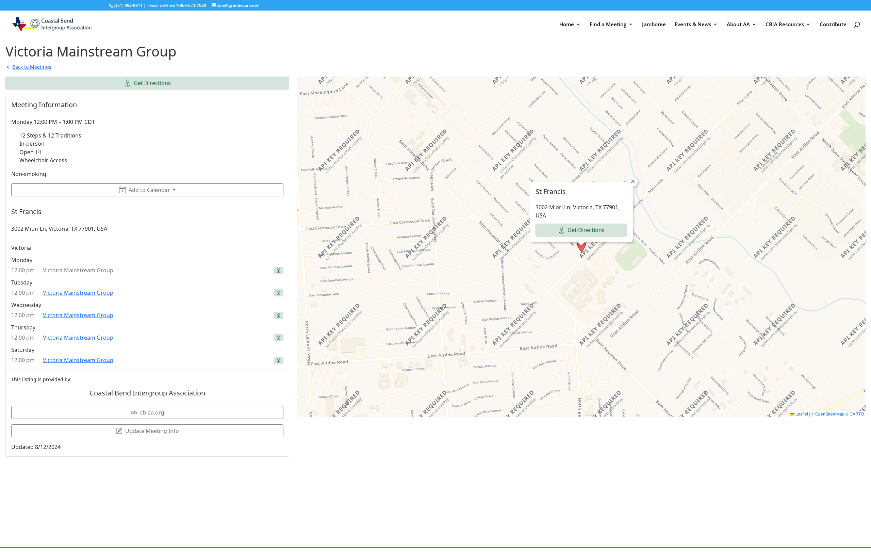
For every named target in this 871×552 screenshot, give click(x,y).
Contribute (833, 25)
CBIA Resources (785, 25)
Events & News (693, 25)
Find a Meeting (608, 25)
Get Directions (152, 83)
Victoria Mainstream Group (78, 292)
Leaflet (801, 414)
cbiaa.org (152, 412)
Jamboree (654, 25)
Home (566, 25)
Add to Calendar (149, 190)
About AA (738, 25)
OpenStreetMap (829, 414)
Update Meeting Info (152, 431)
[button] (581, 246)
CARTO (857, 414)
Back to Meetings (31, 67)
